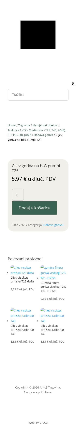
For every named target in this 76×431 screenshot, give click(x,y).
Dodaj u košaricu (34, 208)
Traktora (13, 130)
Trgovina (24, 125)
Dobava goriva (43, 135)
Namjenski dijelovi (45, 125)
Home (12, 125)
